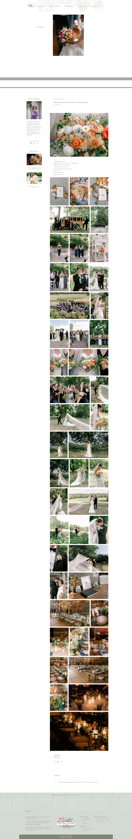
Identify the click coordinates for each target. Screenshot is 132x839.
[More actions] (103, 99)
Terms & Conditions (69, 837)
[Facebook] (37, 143)
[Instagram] (34, 143)
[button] (103, 6)
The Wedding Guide (86, 819)
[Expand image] (59, 191)
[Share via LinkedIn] (58, 762)
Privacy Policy (61, 837)
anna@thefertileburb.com (87, 828)
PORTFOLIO (56, 757)
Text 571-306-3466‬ (85, 830)
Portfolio (84, 821)
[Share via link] (61, 762)
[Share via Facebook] (54, 762)
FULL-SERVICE (57, 755)
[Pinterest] (31, 143)
